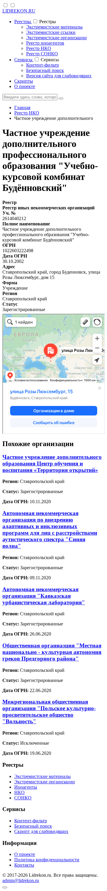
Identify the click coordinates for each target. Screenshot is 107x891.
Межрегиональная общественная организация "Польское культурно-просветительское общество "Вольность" (49, 711)
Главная (22, 107)
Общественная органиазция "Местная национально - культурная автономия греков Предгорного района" (51, 652)
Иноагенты (25, 787)
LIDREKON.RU (18, 10)
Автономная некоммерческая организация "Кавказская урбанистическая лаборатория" (43, 595)
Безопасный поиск (45, 70)
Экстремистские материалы (54, 26)
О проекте (24, 86)
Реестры (23, 21)
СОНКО (23, 797)
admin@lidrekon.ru (20, 880)
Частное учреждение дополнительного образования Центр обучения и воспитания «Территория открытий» (52, 463)
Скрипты (23, 81)
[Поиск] (61, 98)
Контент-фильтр (42, 65)
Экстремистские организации (56, 37)
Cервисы (24, 59)
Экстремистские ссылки (50, 32)
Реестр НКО (38, 48)
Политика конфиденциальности (46, 859)
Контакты (24, 865)
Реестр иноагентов (45, 43)
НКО (19, 792)
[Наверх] (4, 887)
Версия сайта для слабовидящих (59, 75)
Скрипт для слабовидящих (41, 831)
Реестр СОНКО (42, 53)
